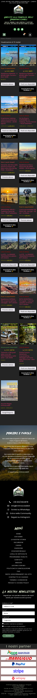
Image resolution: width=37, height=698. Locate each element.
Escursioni (18, 542)
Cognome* (6, 617)
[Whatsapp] (18, 29)
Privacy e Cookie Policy (18, 583)
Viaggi (18, 545)
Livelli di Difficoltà (18, 554)
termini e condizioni (16, 624)
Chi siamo (18, 537)
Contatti (18, 560)
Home (3, 38)
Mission (18, 563)
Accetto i (13, 624)
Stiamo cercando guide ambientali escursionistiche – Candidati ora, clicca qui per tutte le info (18, 2)
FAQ (18, 571)
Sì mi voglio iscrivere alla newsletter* (15, 626)
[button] (4, 34)
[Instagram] (15, 29)
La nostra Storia (18, 540)
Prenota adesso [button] (7, 84)
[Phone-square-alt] (22, 29)
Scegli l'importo (7, 412)
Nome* (4, 610)
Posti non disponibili (28, 84)
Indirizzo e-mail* (7, 603)
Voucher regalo (18, 551)
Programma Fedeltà (18, 557)
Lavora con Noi (18, 565)
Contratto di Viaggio (18, 577)
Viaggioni (18, 548)
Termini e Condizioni (18, 580)
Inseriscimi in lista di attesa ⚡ (27, 89)
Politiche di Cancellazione (18, 568)
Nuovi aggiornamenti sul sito (18, 574)
